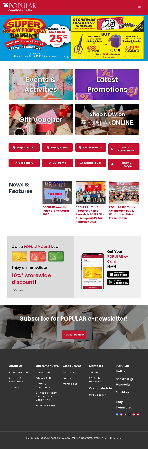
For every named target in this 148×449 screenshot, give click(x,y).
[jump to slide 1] (64, 57)
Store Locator (71, 372)
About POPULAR (19, 372)
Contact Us (43, 372)
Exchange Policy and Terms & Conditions (46, 396)
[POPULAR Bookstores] (20, 7)
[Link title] (57, 192)
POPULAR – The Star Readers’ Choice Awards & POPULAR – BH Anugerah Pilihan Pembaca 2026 (90, 214)
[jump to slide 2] (68, 57)
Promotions (69, 383)
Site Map (122, 392)
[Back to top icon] (134, 443)
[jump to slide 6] (80, 57)
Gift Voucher (97, 394)
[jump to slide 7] (83, 57)
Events (66, 378)
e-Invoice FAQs (46, 405)
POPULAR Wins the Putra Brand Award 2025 (55, 210)
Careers (14, 387)
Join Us (94, 372)
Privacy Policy (45, 378)
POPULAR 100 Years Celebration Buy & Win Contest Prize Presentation (122, 212)
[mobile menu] (128, 7)
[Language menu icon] (140, 7)
